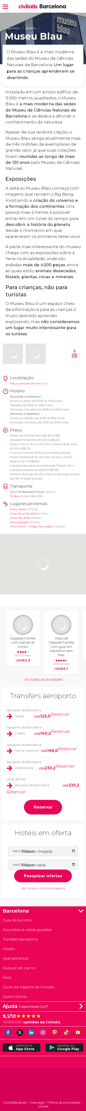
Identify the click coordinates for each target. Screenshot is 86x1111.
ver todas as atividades (43, 679)
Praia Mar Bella (20, 518)
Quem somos (15, 996)
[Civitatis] (43, 1085)
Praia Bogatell (19, 522)
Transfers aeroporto (43, 695)
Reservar (60, 714)
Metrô (13, 492)
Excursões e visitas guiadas (27, 929)
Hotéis (9, 948)
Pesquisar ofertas (43, 875)
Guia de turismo (17, 920)
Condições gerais (15, 1102)
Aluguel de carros (19, 968)
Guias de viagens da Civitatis (28, 987)
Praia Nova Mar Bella (24, 513)
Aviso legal (36, 1102)
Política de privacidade (64, 1102)
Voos (7, 977)
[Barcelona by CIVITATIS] (29, 7)
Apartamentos (15, 958)
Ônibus (15, 496)
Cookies (43, 1106)
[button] (5, 6)
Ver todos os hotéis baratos (43, 888)
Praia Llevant (18, 509)
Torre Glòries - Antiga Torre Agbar (32, 526)
